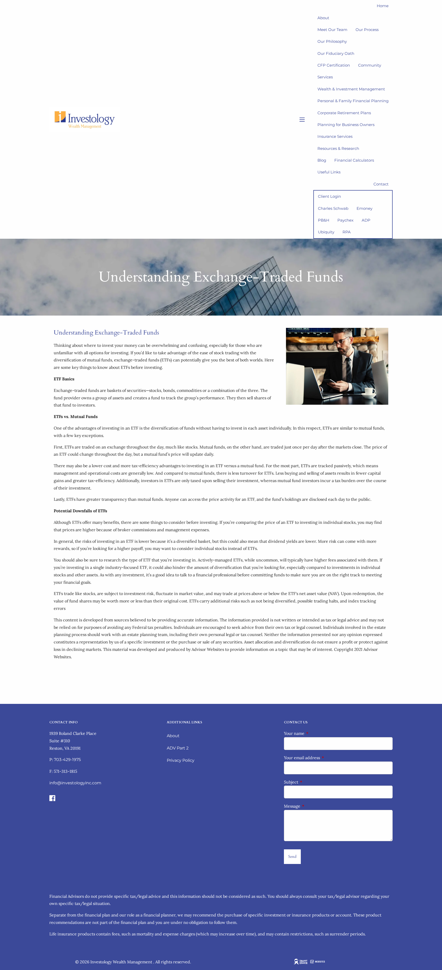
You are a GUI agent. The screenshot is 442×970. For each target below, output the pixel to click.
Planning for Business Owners (345, 124)
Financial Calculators (354, 160)
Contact (381, 184)
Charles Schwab (333, 208)
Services (325, 77)
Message (313, 806)
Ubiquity (326, 232)
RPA (346, 232)
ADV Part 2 (178, 748)
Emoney (364, 208)
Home (383, 5)
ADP (366, 220)
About (173, 735)
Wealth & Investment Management (351, 89)
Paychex (345, 220)
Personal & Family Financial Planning (353, 100)
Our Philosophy (332, 41)
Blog (321, 160)
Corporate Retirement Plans (344, 112)
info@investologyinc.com (75, 782)
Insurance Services (334, 136)
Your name (315, 733)
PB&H (323, 220)
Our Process (367, 29)
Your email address (323, 757)
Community (369, 65)
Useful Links (328, 172)
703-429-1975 (67, 759)
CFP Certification (333, 65)
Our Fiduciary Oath (335, 53)
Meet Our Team (332, 29)
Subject (312, 782)
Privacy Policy (180, 760)
